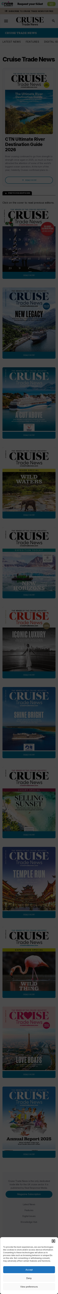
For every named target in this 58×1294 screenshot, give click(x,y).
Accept (29, 1269)
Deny (29, 1278)
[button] (53, 1241)
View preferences (29, 1286)
